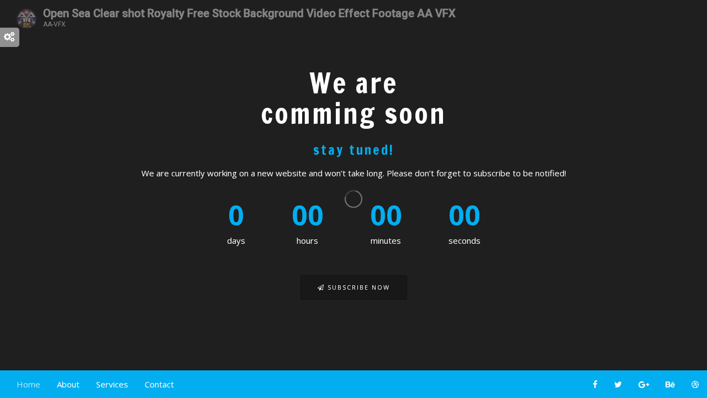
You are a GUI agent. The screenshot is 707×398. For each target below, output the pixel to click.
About (68, 384)
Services (112, 384)
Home (28, 384)
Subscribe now (357, 287)
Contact (159, 384)
